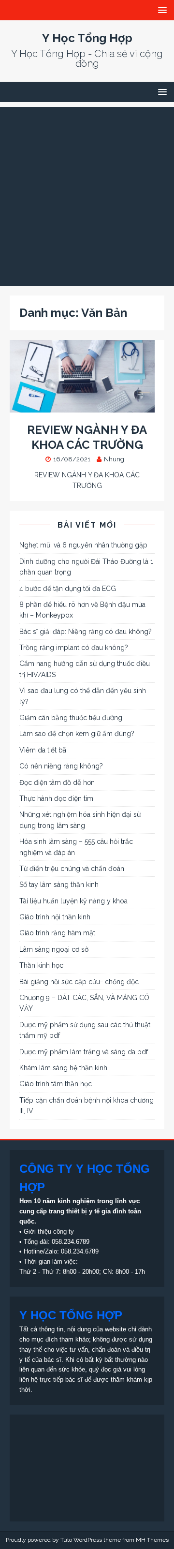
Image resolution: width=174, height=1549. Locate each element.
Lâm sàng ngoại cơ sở (53, 949)
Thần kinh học (41, 965)
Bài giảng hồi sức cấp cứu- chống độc (79, 982)
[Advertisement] (87, 194)
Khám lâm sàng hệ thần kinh (63, 1068)
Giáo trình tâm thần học (55, 1084)
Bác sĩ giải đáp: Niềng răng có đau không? (85, 631)
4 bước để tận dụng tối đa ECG (67, 588)
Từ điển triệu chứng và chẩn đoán (71, 868)
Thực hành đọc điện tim (56, 798)
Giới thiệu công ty (49, 1231)
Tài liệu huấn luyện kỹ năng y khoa (73, 901)
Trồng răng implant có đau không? (73, 647)
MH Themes (152, 1539)
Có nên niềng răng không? (61, 766)
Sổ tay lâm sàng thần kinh (59, 884)
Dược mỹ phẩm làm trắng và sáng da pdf (83, 1052)
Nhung (114, 459)
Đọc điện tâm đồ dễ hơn (57, 782)
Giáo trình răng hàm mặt (57, 933)
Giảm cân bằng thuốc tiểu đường (70, 718)
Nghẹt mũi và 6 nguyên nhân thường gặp (83, 545)
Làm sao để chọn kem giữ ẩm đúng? (76, 734)
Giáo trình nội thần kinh (54, 917)
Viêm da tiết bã (42, 750)
